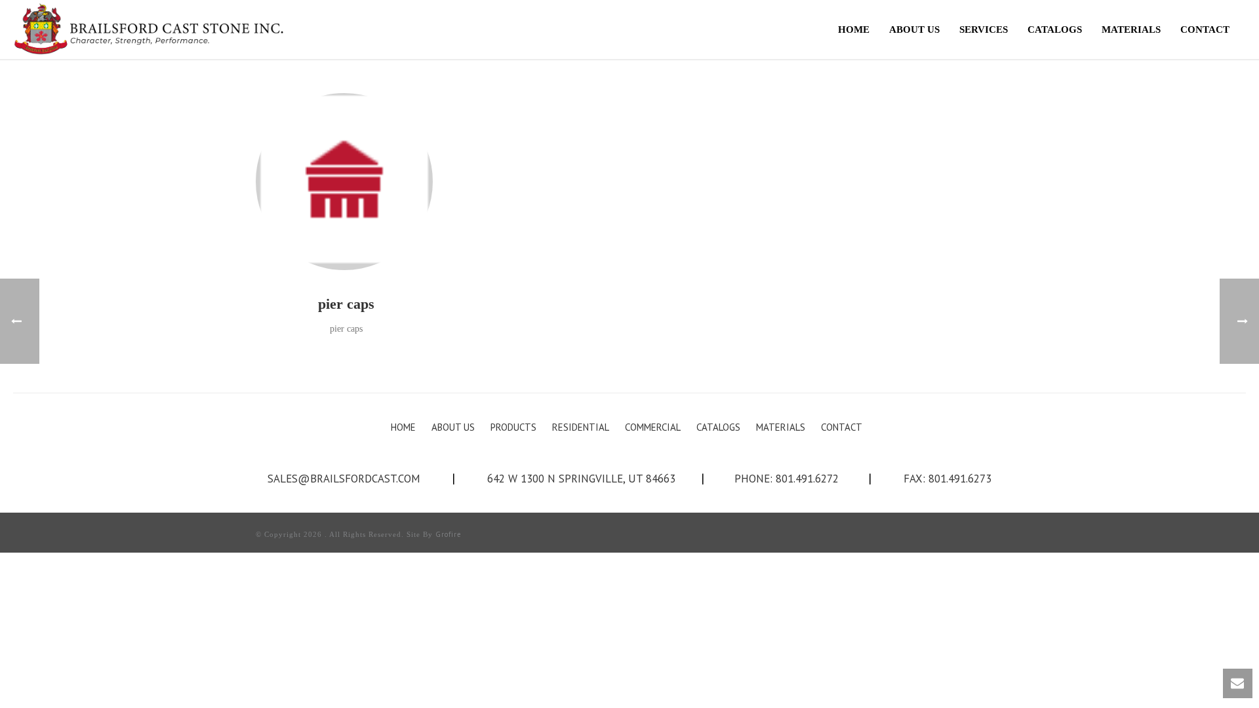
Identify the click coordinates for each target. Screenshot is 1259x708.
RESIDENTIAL (580, 427)
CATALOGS (1055, 29)
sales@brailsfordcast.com (344, 478)
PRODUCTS (513, 427)
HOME (853, 29)
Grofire (448, 534)
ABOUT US (914, 29)
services (983, 29)
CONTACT (1204, 29)
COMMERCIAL (653, 427)
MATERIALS (1131, 29)
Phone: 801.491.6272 (786, 478)
